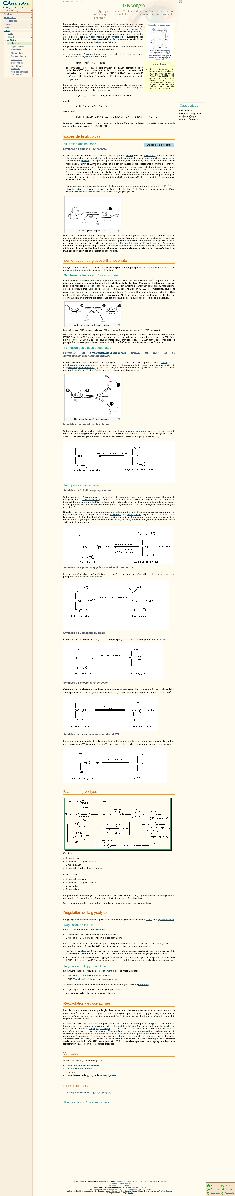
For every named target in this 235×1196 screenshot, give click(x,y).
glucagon (85, 951)
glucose (134, 31)
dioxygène (153, 1023)
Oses (6, 27)
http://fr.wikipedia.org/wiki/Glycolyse (119, 1183)
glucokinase (169, 158)
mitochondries (150, 1036)
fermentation (119, 39)
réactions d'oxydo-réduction (86, 54)
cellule (81, 31)
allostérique (90, 285)
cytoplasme (133, 29)
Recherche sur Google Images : (160, 25)
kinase (129, 155)
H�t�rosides (10, 21)
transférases (158, 639)
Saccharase (16, 59)
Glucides (8, 14)
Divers (7, 30)
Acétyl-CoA (79, 979)
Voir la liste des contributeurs (118, 1185)
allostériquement (103, 971)
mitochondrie (95, 36)
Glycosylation (17, 46)
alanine (92, 979)
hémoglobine (134, 514)
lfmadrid (166, 88)
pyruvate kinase (166, 919)
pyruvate (84, 34)
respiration (147, 1031)
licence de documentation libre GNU (133, 1189)
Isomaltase (16, 50)
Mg (94, 167)
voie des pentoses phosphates (89, 191)
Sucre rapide (17, 63)
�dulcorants (10, 17)
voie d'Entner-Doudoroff (80, 1068)
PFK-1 (149, 919)
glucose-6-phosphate (121, 245)
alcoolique (105, 1028)
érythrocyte (76, 512)
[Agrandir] (119, 231)
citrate (80, 934)
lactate (97, 42)
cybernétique (82, 295)
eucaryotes (113, 36)
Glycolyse (15, 43)
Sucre (10, 33)
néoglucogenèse (108, 1075)
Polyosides (9, 24)
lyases (164, 362)
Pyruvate (70, 1072)
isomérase (152, 267)
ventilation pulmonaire (123, 1033)
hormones (143, 984)
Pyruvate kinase (151, 243)
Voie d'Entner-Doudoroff (17, 67)
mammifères (95, 158)
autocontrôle (97, 295)
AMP (70, 937)
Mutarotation (17, 53)
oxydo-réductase (90, 499)
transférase (95, 576)
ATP (119, 46)
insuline (86, 957)
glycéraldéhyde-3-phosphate (108, 352)
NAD (91, 56)
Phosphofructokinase (130, 243)
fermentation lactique (125, 1026)
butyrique (93, 1028)
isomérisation (84, 267)
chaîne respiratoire (127, 1036)
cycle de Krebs (135, 34)
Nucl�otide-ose (18, 56)
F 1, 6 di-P (83, 975)
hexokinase (149, 155)
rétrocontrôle (140, 245)
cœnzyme (83, 56)
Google (168, 1191)
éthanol (112, 42)
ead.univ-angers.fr (165, 50)
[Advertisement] (77, 10)
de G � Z (11, 40)
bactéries (68, 39)
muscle (166, 1026)
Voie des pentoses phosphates (19, 73)
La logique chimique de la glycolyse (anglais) (88, 1092)
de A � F (12, 37)
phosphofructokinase (110, 280)
